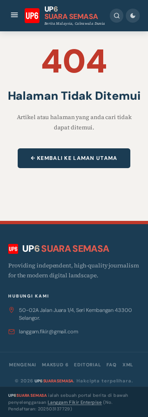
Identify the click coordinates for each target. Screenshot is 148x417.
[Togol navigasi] (14, 15)
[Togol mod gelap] (133, 16)
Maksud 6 (55, 365)
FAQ (111, 365)
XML (128, 365)
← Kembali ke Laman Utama (74, 158)
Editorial (87, 365)
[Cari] (117, 16)
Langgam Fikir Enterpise (75, 402)
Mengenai (22, 365)
